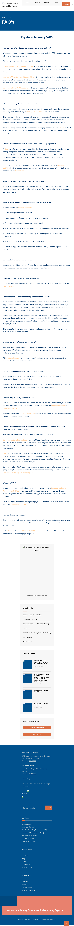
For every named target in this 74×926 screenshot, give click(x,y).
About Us (37, 2)
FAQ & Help (27, 637)
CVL (6, 149)
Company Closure (30, 619)
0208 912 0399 (30, 774)
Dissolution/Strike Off (29, 836)
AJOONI (54, 919)
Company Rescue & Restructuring (36, 624)
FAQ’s (24, 862)
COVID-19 (26, 628)
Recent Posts (29, 653)
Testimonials (28, 642)
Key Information (27, 887)
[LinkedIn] (11, 900)
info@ (28, 779)
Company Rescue (27, 824)
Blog (56, 2)
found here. (19, 171)
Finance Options (27, 867)
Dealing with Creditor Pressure (42, 691)
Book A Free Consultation (32, 615)
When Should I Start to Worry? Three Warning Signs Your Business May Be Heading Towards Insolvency (41, 678)
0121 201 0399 (30, 761)
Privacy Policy (36, 919)
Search (49, 808)
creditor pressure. (25, 207)
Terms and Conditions (24, 919)
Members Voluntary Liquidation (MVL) (34, 833)
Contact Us (37, 734)
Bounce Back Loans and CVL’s (41, 704)
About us (25, 856)
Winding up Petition (28, 841)
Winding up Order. (19, 504)
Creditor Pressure (28, 839)
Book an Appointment (37, 728)
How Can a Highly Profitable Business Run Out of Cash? (41, 662)
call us (61, 128)
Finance (46, 2)
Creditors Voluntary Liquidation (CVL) (37, 633)
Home (27, 2)
